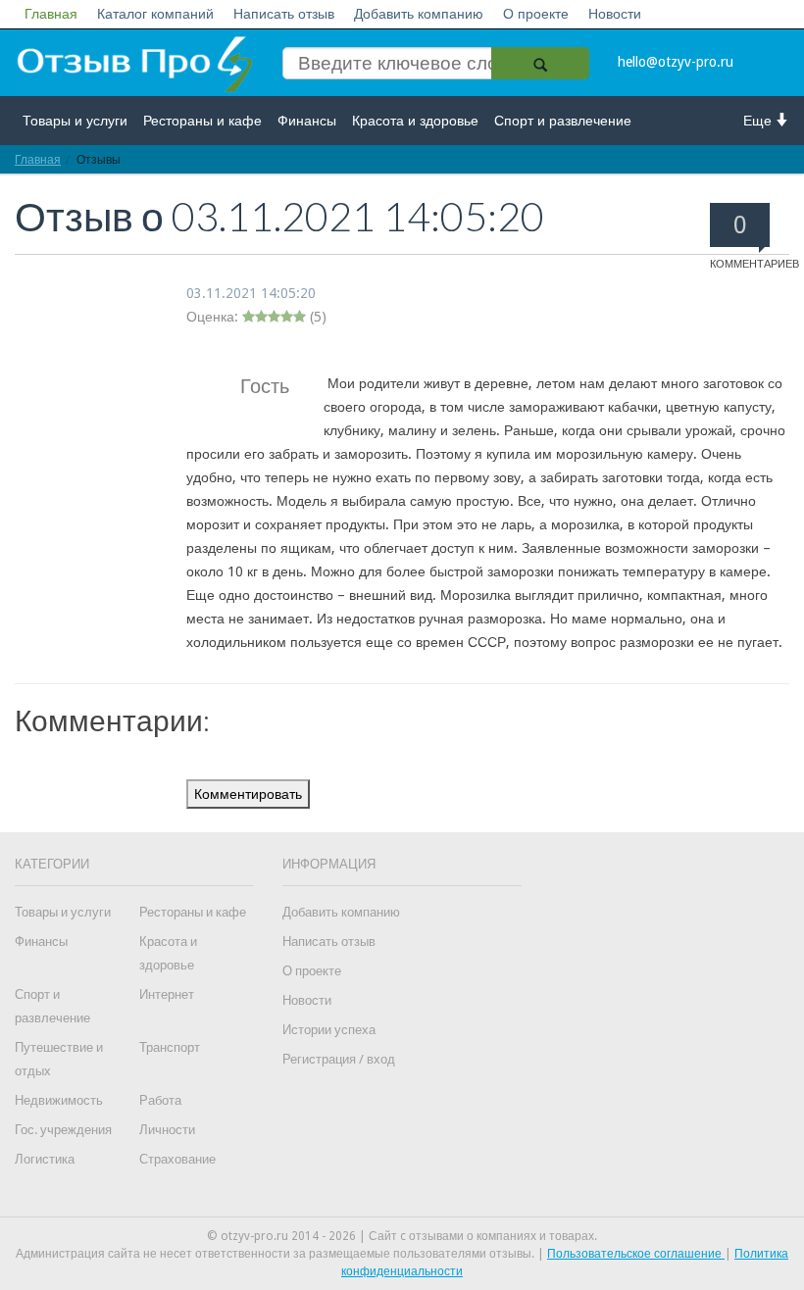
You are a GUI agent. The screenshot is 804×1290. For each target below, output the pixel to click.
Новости (614, 14)
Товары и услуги (75, 120)
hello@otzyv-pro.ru (675, 62)
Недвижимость (59, 1100)
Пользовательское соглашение (636, 1254)
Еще (759, 120)
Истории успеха (329, 1029)
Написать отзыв (283, 14)
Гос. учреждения (63, 1129)
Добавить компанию (418, 14)
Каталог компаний (155, 14)
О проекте (536, 14)
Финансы (306, 120)
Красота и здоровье (415, 120)
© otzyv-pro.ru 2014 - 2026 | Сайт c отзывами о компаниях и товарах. (402, 1236)
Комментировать (248, 794)
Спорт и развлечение (562, 120)
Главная (51, 14)
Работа (160, 1100)
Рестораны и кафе (202, 120)
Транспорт (169, 1047)
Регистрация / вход (338, 1059)
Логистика (45, 1159)
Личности (167, 1129)
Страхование (177, 1159)
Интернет (166, 994)
